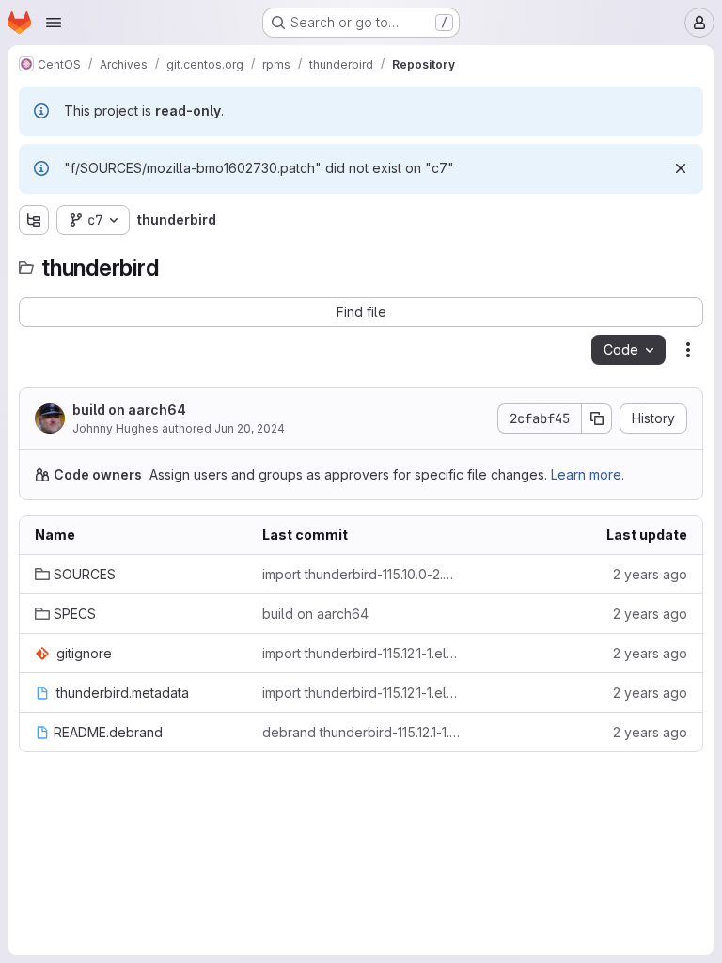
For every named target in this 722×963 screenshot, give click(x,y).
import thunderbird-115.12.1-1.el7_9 (361, 653)
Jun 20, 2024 (249, 428)
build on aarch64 (129, 410)
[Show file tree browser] (34, 220)
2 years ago (650, 574)
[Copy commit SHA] (597, 418)
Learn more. (587, 474)
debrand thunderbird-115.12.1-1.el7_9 (361, 732)
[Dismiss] (680, 168)
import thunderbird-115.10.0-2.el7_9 (361, 574)
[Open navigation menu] (54, 23)
